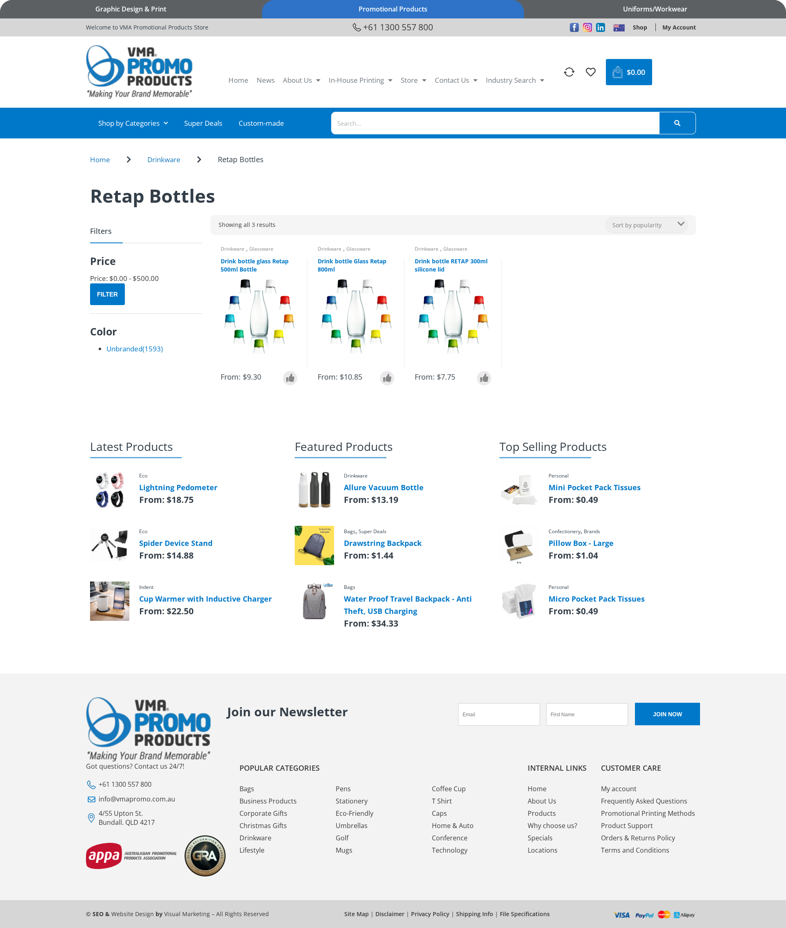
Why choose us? (552, 825)
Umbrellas (352, 825)
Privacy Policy (430, 914)
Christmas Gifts (263, 825)
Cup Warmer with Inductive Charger (205, 599)
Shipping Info (474, 914)
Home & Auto (453, 825)
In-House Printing (356, 80)
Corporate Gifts (263, 813)
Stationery (352, 801)
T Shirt (442, 801)
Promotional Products (393, 9)
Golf (342, 837)
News (266, 80)
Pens (343, 788)
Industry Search (511, 80)
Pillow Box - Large (581, 543)
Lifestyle (251, 850)
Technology (450, 850)
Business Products (268, 801)
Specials (540, 837)
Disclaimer (389, 914)
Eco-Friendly (354, 813)
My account (619, 788)
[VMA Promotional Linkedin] (600, 27)
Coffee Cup (449, 788)
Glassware (261, 248)
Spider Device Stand (175, 543)
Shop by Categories (129, 123)
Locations (543, 850)
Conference (450, 837)
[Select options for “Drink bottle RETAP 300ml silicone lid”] (484, 378)
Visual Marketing (187, 914)
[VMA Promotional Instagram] (587, 27)
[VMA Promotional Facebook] (574, 27)
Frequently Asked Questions (644, 801)
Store (409, 80)
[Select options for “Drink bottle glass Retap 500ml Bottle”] (290, 378)
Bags (246, 788)
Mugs (344, 850)
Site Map (356, 914)
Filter (107, 294)
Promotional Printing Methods (648, 813)
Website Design (132, 914)
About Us (297, 80)
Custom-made (261, 123)
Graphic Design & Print (130, 9)
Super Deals (203, 123)
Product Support (627, 825)
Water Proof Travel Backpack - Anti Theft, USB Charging (408, 605)
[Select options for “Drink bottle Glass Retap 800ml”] (387, 378)
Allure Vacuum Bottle (384, 487)
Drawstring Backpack (383, 543)
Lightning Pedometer (178, 487)
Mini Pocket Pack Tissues (595, 487)
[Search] (678, 123)
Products (542, 813)
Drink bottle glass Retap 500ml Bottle (255, 265)
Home (238, 80)
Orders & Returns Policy (638, 837)
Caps (439, 813)
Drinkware (164, 159)
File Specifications (525, 914)
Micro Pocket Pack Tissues (597, 599)
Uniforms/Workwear (655, 9)
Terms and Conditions (635, 850)
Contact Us (452, 80)
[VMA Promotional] (619, 27)
